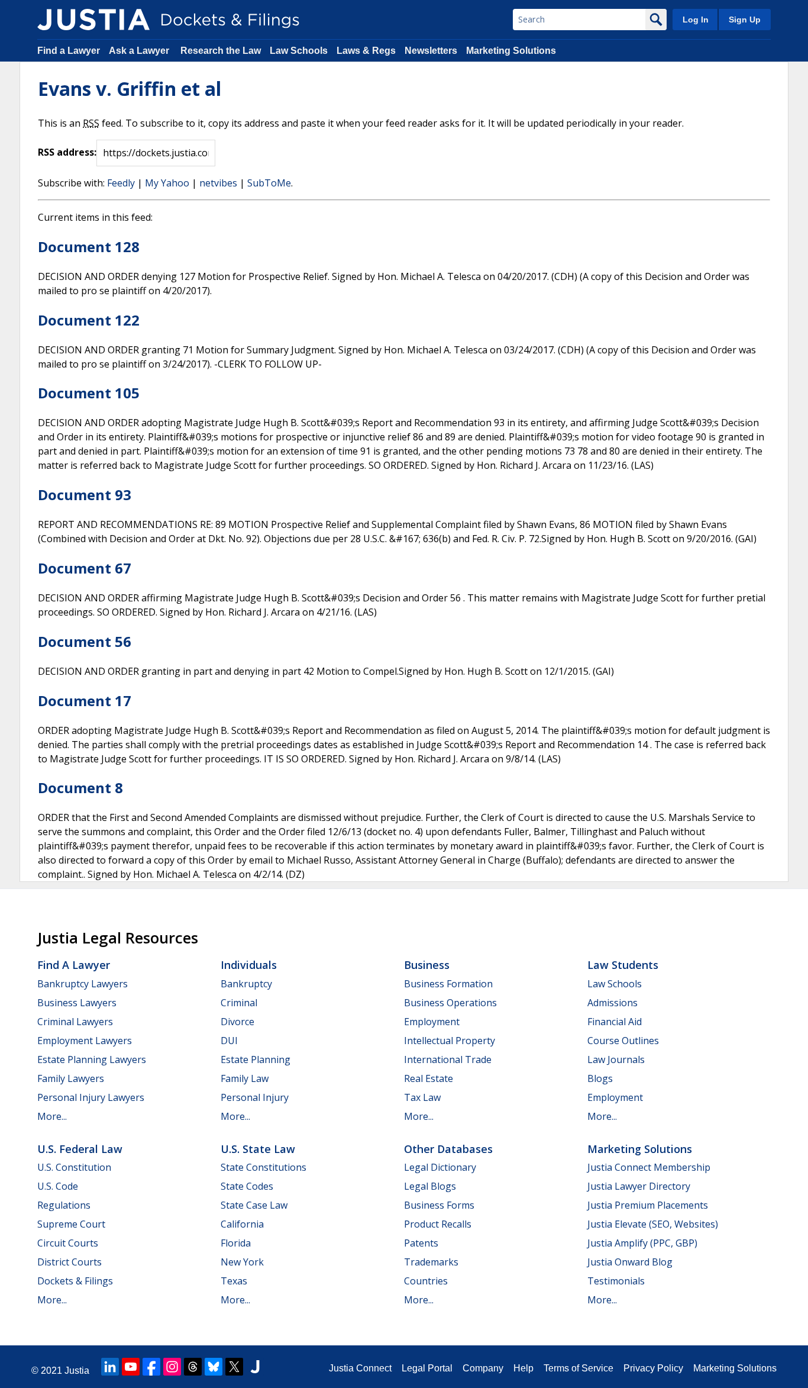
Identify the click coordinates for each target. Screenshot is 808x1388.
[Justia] (93, 19)
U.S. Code (57, 1186)
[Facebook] (151, 1367)
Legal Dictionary (440, 1167)
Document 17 (84, 700)
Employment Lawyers (84, 1040)
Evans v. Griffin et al (129, 88)
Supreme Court (71, 1224)
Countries (426, 1280)
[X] (234, 1367)
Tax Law (422, 1097)
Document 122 (89, 320)
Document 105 (89, 392)
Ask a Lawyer (140, 51)
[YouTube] (131, 1367)
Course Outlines (623, 1040)
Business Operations (450, 1002)
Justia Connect (360, 1368)
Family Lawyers (70, 1078)
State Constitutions (263, 1167)
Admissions (612, 1002)
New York (242, 1261)
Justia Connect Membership (648, 1167)
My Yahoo (167, 182)
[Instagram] (172, 1367)
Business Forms (439, 1205)
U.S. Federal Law (79, 1149)
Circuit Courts (67, 1242)
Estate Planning (255, 1059)
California (242, 1224)
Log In (696, 19)
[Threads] (193, 1367)
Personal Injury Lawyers (90, 1097)
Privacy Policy (653, 1368)
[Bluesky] (213, 1367)
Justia (76, 1371)
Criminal (239, 1002)
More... (52, 1116)
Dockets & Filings (75, 1280)
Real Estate (428, 1078)
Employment (432, 1021)
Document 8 (80, 787)
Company (483, 1368)
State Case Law (254, 1205)
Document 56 (84, 641)
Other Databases (448, 1149)
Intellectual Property (449, 1040)
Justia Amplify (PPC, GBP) (642, 1242)
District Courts (69, 1261)
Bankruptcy (246, 983)
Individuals (249, 965)
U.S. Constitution (74, 1167)
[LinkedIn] (110, 1367)
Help (523, 1368)
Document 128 (89, 246)
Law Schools (299, 51)
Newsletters (431, 51)
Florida (236, 1242)
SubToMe (269, 182)
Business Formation (448, 983)
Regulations (64, 1205)
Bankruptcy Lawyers (82, 983)
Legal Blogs (430, 1186)
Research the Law (220, 51)
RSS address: (67, 152)
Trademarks (431, 1261)
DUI (229, 1040)
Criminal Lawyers (75, 1021)
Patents (421, 1242)
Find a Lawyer (68, 51)
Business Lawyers (77, 1002)
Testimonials (616, 1280)
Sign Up (745, 19)
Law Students (622, 965)
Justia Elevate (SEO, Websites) (652, 1224)
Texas (234, 1280)
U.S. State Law (258, 1149)
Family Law (245, 1078)
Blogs (600, 1078)
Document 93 (84, 494)
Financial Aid (614, 1021)
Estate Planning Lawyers (91, 1059)
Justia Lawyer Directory (638, 1186)
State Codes (247, 1186)
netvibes (218, 182)
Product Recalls (437, 1224)
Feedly (121, 182)
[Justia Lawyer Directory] (255, 1367)
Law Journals (616, 1059)
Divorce (237, 1021)
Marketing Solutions (511, 51)
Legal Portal (427, 1368)
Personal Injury (255, 1097)
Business (427, 965)
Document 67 (84, 568)
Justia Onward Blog (630, 1261)
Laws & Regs (366, 51)
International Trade (448, 1059)
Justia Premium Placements (647, 1205)
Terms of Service (578, 1368)
